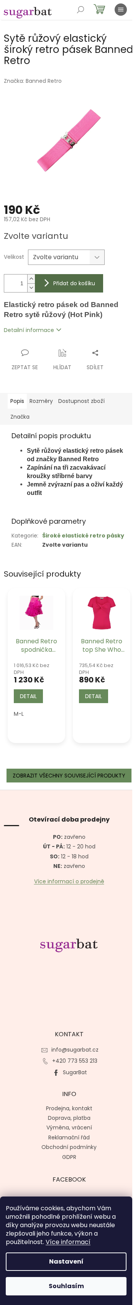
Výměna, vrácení (69, 1127)
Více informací (68, 1242)
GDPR (69, 1157)
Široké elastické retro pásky (83, 535)
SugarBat (75, 1072)
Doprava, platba (69, 1118)
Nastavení (66, 1261)
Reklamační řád (69, 1137)
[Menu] (120, 9)
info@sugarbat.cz (75, 1050)
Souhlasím (66, 1286)
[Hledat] (80, 9)
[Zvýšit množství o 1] (31, 278)
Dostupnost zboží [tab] (81, 401)
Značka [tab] (20, 417)
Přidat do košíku (74, 283)
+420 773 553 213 (74, 1061)
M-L (19, 714)
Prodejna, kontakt (69, 1108)
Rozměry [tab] (41, 401)
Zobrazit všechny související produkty (69, 775)
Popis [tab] (17, 401)
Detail (28, 696)
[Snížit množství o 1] (31, 287)
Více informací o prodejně (69, 881)
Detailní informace (29, 330)
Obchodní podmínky (69, 1147)
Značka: (33, 81)
